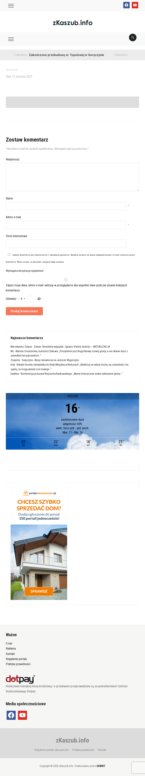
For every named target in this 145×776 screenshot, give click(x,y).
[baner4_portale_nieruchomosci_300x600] (39, 543)
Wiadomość (12, 159)
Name (9, 198)
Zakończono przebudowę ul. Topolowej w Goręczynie (58, 55)
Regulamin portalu (16, 659)
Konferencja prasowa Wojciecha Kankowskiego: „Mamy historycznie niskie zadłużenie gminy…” (71, 373)
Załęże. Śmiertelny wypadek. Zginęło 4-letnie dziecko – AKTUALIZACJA (72, 346)
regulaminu (64, 255)
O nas (9, 643)
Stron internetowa (16, 236)
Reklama (11, 648)
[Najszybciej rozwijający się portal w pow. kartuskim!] (72, 22)
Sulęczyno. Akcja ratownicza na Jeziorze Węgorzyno (50, 360)
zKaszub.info (72, 740)
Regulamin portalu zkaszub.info (52, 749)
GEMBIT (100, 765)
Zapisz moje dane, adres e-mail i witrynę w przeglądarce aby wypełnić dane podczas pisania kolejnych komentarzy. (66, 287)
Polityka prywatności (18, 664)
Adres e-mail (13, 217)
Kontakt (10, 654)
